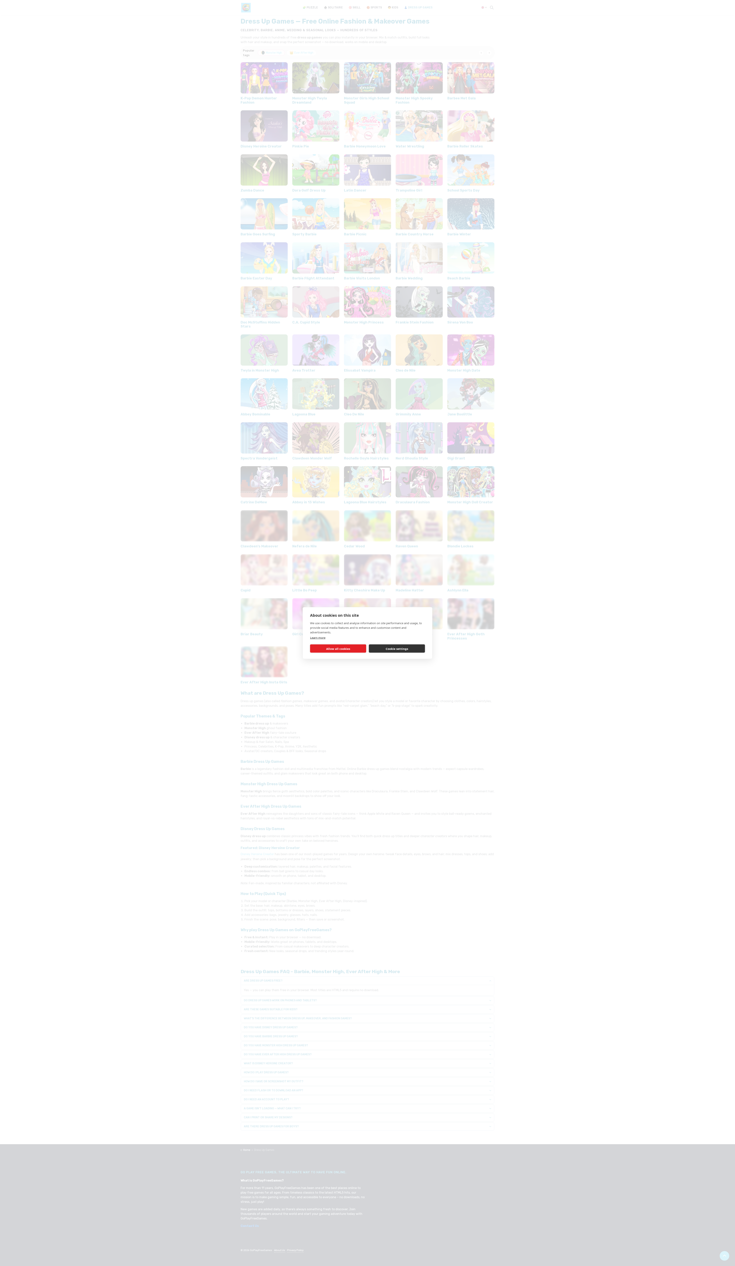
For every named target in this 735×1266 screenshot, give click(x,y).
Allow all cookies (338, 648)
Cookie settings (397, 648)
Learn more (317, 638)
